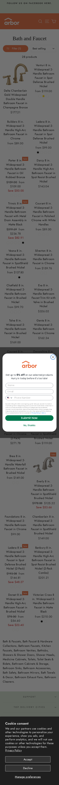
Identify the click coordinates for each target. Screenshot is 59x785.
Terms (43, 413)
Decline (28, 768)
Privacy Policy (13, 750)
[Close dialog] (52, 357)
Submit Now (29, 418)
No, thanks (29, 425)
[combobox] (9, 397)
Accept (28, 759)
